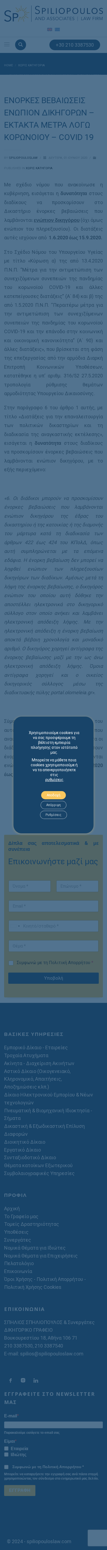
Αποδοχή (53, 795)
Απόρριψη (53, 805)
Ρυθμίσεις (53, 815)
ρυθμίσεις (54, 779)
